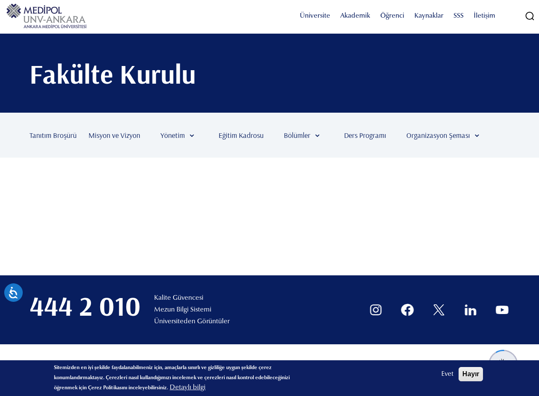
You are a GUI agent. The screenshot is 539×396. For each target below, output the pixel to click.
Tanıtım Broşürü (53, 135)
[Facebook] (407, 310)
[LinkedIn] (470, 310)
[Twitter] (439, 310)
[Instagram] (375, 310)
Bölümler (297, 135)
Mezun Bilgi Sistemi (182, 309)
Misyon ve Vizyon (114, 135)
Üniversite (315, 16)
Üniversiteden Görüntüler (191, 321)
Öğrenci (392, 16)
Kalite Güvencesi (178, 298)
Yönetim (172, 135)
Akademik (355, 16)
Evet (447, 374)
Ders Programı (365, 135)
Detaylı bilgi (187, 387)
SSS (459, 16)
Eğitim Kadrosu (241, 135)
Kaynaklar (428, 16)
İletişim (484, 16)
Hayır (470, 374)
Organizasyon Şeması (438, 135)
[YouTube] (502, 310)
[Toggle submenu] (204, 135)
